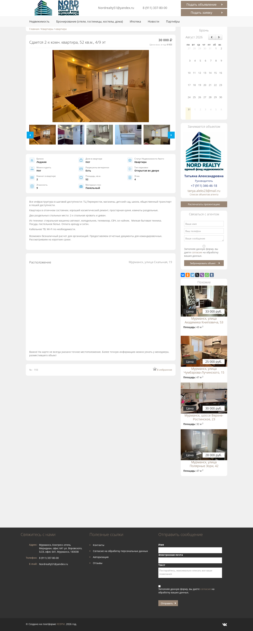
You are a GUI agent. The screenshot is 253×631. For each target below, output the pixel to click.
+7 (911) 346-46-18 (204, 186)
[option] (100, 87)
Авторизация (101, 557)
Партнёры (173, 21)
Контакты (98, 545)
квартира (61, 29)
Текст (161, 565)
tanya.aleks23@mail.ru (204, 191)
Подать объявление (201, 4)
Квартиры (47, 29)
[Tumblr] (212, 275)
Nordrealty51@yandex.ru (116, 8)
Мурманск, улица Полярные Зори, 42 (204, 464)
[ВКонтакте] (183, 275)
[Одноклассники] (188, 275)
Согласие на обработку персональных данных (120, 551)
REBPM (61, 624)
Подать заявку (201, 12)
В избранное (164, 369)
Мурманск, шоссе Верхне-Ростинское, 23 (204, 417)
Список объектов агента (204, 194)
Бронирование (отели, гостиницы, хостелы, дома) (89, 21)
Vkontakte (224, 624)
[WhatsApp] (207, 275)
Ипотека (135, 21)
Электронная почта (170, 554)
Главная (34, 29)
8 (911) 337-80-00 (155, 8)
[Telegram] (192, 275)
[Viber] (202, 275)
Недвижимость (39, 21)
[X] (197, 275)
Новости (153, 21)
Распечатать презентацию (204, 204)
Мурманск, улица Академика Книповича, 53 (204, 320)
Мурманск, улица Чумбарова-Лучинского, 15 (204, 370)
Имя (161, 544)
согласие (197, 252)
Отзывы (97, 563)
